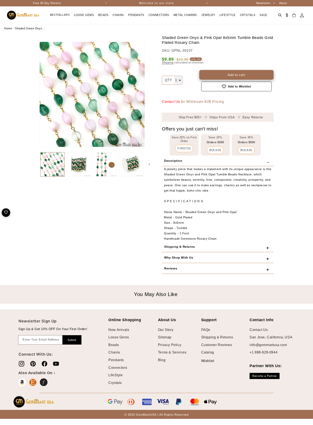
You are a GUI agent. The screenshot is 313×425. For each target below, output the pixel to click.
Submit (71, 340)
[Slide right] (149, 164)
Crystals (115, 383)
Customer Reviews (216, 345)
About (283, 3)
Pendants (116, 360)
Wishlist (204, 361)
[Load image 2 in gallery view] (79, 164)
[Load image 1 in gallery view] (52, 164)
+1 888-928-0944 (263, 352)
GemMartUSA (146, 414)
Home (8, 28)
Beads (113, 345)
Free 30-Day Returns (47, 3)
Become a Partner (264, 376)
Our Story (165, 330)
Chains (114, 352)
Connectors (117, 367)
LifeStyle (115, 375)
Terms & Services (172, 352)
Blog (161, 360)
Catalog (207, 352)
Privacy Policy (169, 345)
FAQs (205, 330)
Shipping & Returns (217, 337)
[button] (84, 15)
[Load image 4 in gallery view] (131, 164)
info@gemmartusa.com (268, 345)
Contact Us (171, 101)
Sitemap (164, 337)
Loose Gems (118, 337)
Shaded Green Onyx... (25, 28)
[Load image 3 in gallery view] (105, 164)
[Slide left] (35, 164)
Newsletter (263, 3)
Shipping (168, 62)
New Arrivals (118, 330)
